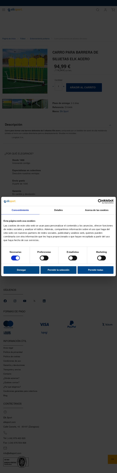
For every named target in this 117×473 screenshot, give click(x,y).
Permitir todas (95, 270)
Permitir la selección (58, 270)
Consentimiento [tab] (20, 210)
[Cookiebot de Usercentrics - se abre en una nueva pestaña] (100, 201)
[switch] (44, 258)
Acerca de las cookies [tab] (96, 210)
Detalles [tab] (58, 210)
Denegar (21, 270)
